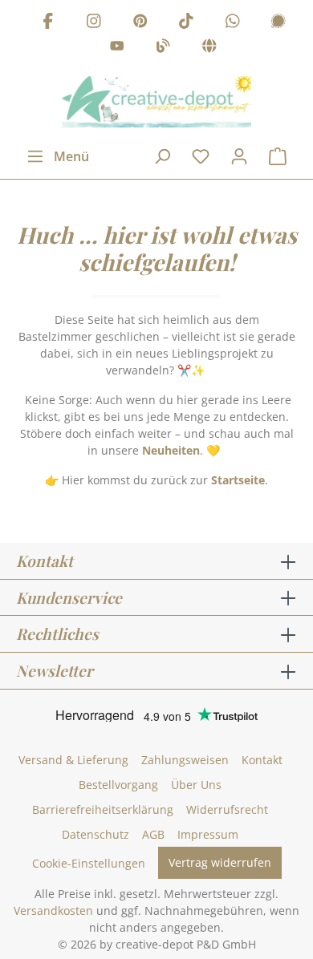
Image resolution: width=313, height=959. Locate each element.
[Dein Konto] (239, 156)
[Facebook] (48, 22)
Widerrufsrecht (227, 809)
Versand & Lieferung (73, 759)
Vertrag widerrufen (220, 862)
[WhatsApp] (233, 22)
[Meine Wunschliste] (200, 156)
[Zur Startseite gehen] (156, 101)
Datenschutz (95, 834)
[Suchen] (162, 156)
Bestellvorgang (118, 784)
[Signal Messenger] (278, 22)
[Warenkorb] (277, 156)
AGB (153, 834)
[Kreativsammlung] (209, 48)
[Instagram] (94, 22)
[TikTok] (186, 22)
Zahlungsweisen (185, 759)
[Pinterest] (140, 22)
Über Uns (196, 784)
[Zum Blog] (163, 48)
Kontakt (262, 759)
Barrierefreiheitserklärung (102, 809)
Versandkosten (53, 910)
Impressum (207, 834)
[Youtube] (117, 48)
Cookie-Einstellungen (88, 863)
